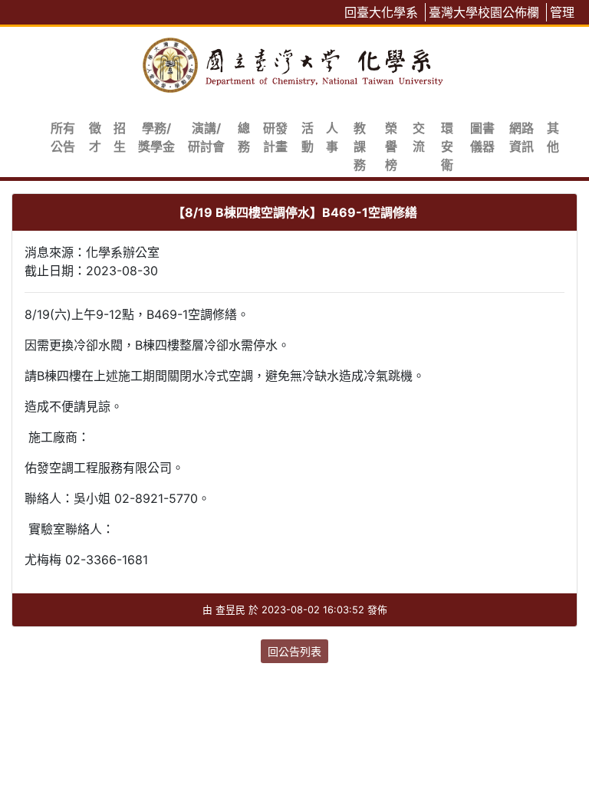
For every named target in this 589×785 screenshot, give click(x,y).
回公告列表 (294, 651)
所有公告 (63, 137)
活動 (307, 137)
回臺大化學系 (381, 12)
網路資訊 (521, 137)
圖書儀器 (482, 137)
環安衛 (447, 146)
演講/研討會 (206, 137)
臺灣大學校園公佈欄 (484, 12)
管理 (562, 12)
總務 (244, 137)
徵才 (95, 137)
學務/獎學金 (156, 137)
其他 (553, 137)
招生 (120, 137)
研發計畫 (275, 137)
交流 (419, 137)
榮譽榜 (391, 146)
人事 (332, 137)
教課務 (360, 146)
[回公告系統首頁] (294, 62)
